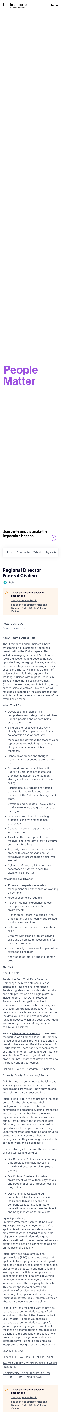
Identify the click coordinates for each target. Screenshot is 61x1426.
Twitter (19, 1068)
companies (24, 552)
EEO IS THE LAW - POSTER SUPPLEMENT (28, 1357)
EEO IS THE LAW (13, 1350)
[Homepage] (15, 4)
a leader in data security (26, 1033)
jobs (10, 552)
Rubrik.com (48, 1068)
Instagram (32, 1068)
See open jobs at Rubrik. (24, 600)
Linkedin (8, 1068)
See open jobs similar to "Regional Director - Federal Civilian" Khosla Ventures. (29, 607)
